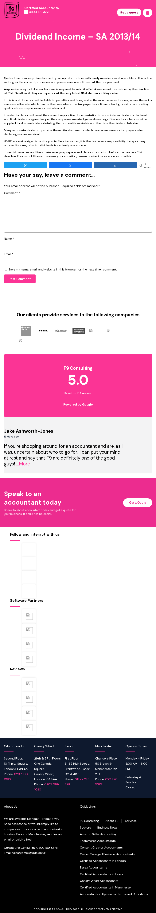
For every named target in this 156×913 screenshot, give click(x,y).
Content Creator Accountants (101, 847)
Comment (12, 193)
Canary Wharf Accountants (99, 880)
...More (23, 464)
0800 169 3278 (39, 12)
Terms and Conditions (132, 894)
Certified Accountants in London (103, 860)
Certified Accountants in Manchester (106, 887)
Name (9, 239)
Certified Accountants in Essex (101, 874)
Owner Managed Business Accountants (107, 854)
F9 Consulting (89, 820)
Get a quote (129, 12)
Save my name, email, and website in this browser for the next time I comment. (63, 269)
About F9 (112, 820)
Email (8, 254)
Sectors (85, 827)
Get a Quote (137, 502)
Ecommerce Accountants (98, 840)
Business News (107, 827)
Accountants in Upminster (98, 894)
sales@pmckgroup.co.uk (29, 853)
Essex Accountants (93, 867)
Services (131, 820)
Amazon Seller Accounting (98, 834)
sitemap (117, 909)
